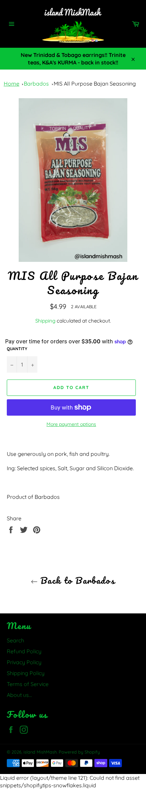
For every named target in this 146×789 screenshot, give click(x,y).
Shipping (45, 320)
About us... (19, 694)
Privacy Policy (24, 662)
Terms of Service (28, 684)
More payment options (71, 424)
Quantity (17, 348)
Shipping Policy (25, 673)
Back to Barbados (76, 580)
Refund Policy (24, 651)
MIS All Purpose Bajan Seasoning (95, 83)
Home (11, 83)
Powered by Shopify (79, 752)
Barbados (36, 83)
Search (15, 640)
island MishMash (40, 752)
